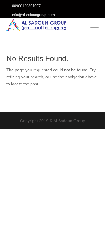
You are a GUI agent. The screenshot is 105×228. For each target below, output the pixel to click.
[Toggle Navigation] (94, 31)
